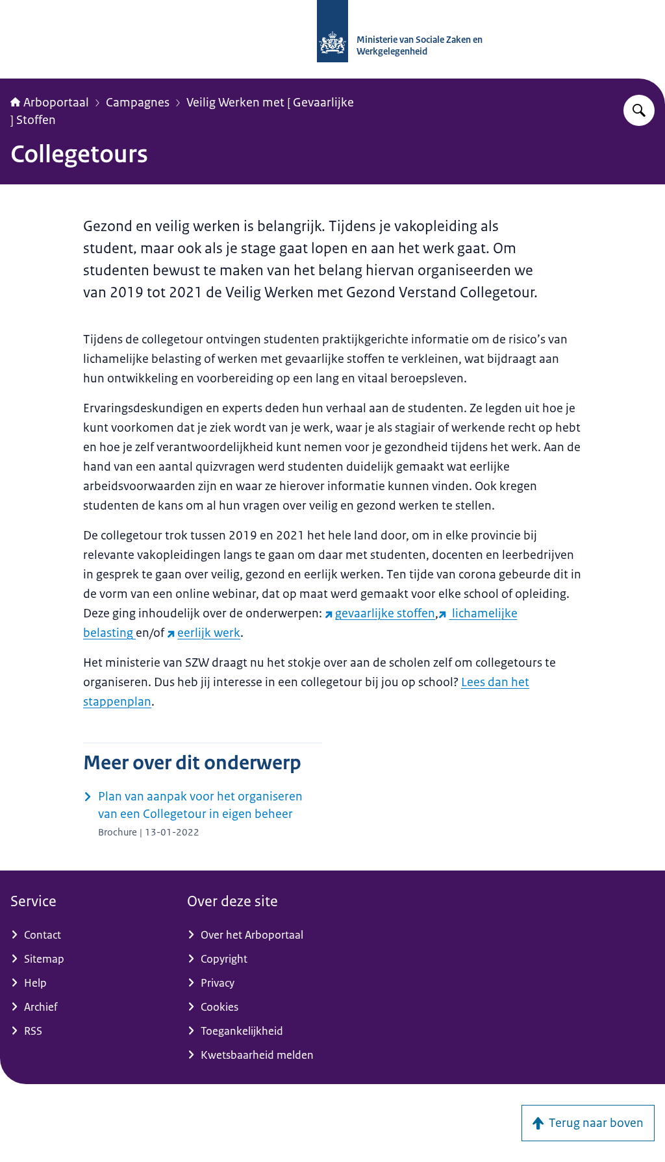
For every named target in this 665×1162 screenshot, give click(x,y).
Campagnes (137, 102)
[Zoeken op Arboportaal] (639, 110)
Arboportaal (56, 102)
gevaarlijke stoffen (385, 613)
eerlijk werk (208, 633)
